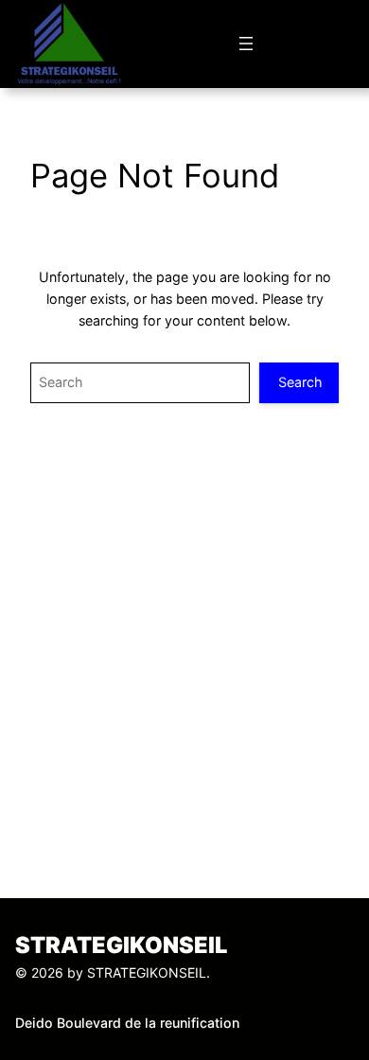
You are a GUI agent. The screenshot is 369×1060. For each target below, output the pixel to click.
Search (300, 382)
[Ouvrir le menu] (246, 43)
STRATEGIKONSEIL (121, 945)
